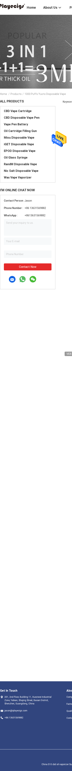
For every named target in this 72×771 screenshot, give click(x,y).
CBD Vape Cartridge (18, 111)
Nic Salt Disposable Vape (21, 171)
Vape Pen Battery (16, 124)
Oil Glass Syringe (16, 157)
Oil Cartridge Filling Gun (20, 131)
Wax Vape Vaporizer (18, 177)
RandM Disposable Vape (20, 164)
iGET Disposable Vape (19, 144)
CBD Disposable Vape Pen (22, 117)
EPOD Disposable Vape (19, 151)
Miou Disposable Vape (19, 137)
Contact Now (27, 267)
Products (16, 93)
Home (3, 93)
